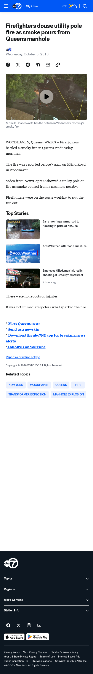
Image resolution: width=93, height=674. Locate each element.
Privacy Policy (12, 652)
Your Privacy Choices (35, 652)
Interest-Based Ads (69, 656)
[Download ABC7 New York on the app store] (14, 636)
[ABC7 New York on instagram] (29, 625)
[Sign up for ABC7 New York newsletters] (39, 625)
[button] (6, 6)
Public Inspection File (16, 661)
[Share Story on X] (18, 64)
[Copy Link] (57, 64)
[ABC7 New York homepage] (17, 6)
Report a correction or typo (23, 357)
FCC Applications (42, 661)
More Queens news (24, 323)
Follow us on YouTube (26, 346)
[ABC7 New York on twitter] (18, 625)
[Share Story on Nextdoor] (38, 64)
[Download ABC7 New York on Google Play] (37, 636)
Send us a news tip (23, 329)
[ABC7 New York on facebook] (8, 625)
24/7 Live (32, 6)
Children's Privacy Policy (65, 652)
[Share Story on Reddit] (28, 64)
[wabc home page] (11, 563)
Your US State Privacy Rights (20, 656)
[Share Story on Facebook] (8, 64)
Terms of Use (47, 656)
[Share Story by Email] (47, 64)
